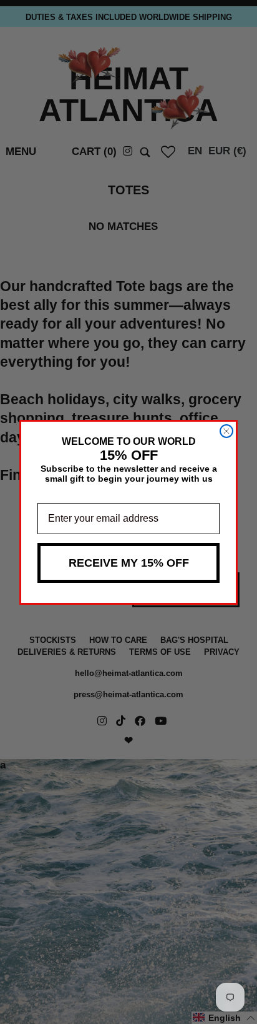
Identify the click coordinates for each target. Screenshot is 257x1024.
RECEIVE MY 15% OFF (129, 563)
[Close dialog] (226, 431)
